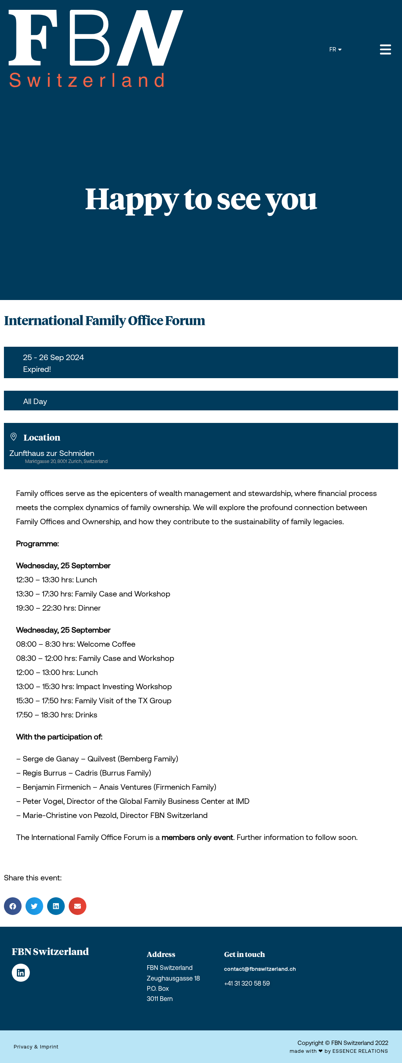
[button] (13, 906)
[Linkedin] (21, 973)
